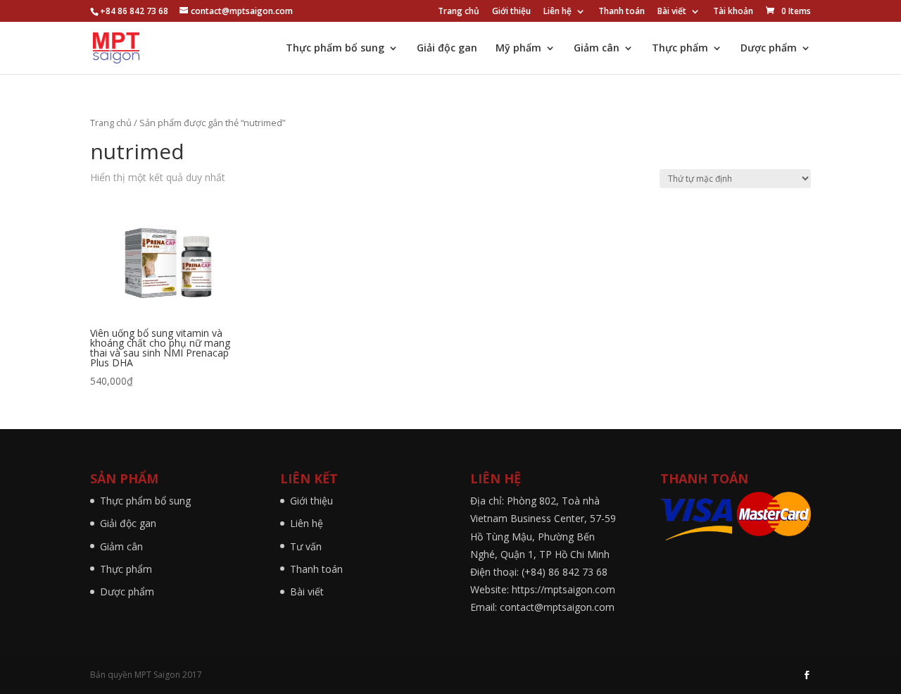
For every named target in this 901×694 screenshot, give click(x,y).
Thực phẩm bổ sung (335, 48)
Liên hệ (557, 12)
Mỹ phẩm (518, 48)
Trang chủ (458, 12)
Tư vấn (306, 546)
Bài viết (671, 12)
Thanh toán (621, 12)
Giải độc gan (447, 48)
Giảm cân (596, 48)
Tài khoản (733, 12)
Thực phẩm (680, 48)
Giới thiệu (511, 12)
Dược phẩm (769, 48)
